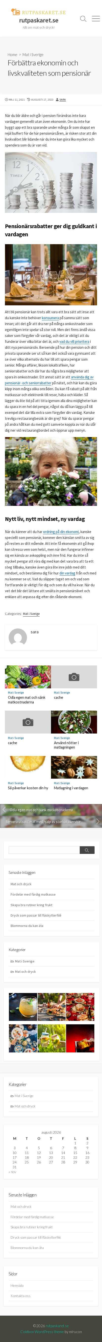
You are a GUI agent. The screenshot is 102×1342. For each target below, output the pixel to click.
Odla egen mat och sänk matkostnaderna (26, 699)
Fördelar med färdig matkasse (33, 894)
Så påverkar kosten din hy (28, 788)
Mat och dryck (21, 884)
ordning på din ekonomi (61, 531)
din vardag (67, 573)
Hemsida (17, 1285)
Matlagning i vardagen (71, 788)
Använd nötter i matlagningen (66, 745)
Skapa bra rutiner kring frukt (31, 905)
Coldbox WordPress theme (42, 1331)
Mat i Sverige (33, 54)
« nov (12, 1172)
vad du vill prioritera (74, 341)
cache (58, 697)
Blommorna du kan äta (27, 925)
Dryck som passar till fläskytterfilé (36, 915)
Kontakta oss (20, 1296)
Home (12, 54)
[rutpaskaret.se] (38, 11)
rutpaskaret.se (57, 1326)
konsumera (50, 317)
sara (62, 99)
